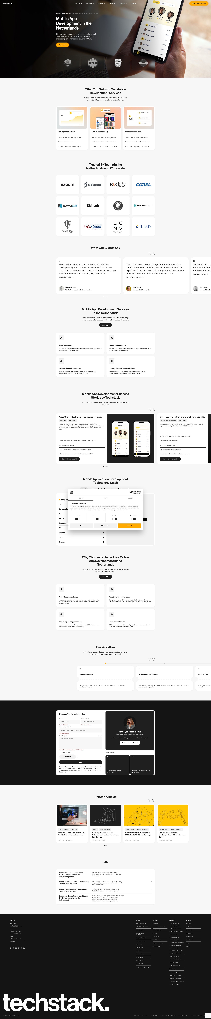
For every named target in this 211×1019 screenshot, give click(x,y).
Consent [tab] (80, 498)
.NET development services (177, 981)
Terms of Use (89, 767)
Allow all (129, 526)
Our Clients (189, 926)
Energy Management (158, 943)
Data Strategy (139, 944)
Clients (111, 3)
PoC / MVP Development (141, 926)
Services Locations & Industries (199, 1015)
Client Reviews (189, 939)
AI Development (173, 934)
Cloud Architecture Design (176, 931)
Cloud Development (174, 923)
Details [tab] (106, 498)
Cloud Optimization (175, 926)
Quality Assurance (140, 950)
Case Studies (189, 936)
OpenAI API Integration (175, 945)
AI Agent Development (175, 953)
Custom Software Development (140, 934)
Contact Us (12, 941)
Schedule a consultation (130, 743)
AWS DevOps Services (175, 959)
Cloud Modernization (175, 928)
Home (58, 13)
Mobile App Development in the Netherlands (85, 13)
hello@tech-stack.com (15, 938)
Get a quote (62, 45)
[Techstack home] (7, 3)
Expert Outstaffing (140, 963)
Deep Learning (174, 947)
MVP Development (140, 930)
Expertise (100, 3)
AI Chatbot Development (176, 950)
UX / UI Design (172, 968)
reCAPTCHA (75, 770)
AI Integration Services (141, 941)
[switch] (96, 519)
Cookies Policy (154, 1015)
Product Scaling (139, 954)
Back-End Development (175, 978)
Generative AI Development (177, 942)
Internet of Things (173, 962)
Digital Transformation (174, 965)
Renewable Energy (157, 930)
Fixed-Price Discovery (141, 923)
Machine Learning (174, 937)
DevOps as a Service (174, 956)
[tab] (82, 532)
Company (122, 3)
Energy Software (156, 946)
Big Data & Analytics (174, 984)
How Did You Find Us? (65, 727)
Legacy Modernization (141, 937)
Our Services (66, 13)
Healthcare (155, 923)
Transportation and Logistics (159, 926)
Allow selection (105, 526)
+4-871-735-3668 (15, 933)
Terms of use (146, 1015)
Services (77, 3)
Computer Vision (174, 940)
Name (60, 718)
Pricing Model (189, 933)
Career (188, 946)
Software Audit (139, 947)
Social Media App (157, 939)
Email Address (85, 718)
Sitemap (162, 1015)
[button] (153, 253)
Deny (81, 526)
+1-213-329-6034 (15, 931)
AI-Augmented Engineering (142, 967)
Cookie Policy (98, 767)
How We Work (189, 930)
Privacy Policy (90, 770)
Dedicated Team (140, 960)
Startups (155, 933)
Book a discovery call (199, 3)
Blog (187, 943)
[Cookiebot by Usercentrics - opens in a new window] (133, 492)
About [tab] (130, 498)
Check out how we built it (69, 459)
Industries (89, 3)
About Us (188, 923)
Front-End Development (175, 975)
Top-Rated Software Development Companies (177, 1015)
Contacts (133, 3)
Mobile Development (174, 972)
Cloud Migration (139, 957)
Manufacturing (156, 936)
